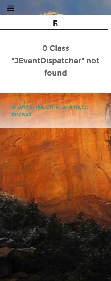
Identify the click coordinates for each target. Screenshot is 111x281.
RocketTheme (51, 106)
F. (55, 23)
